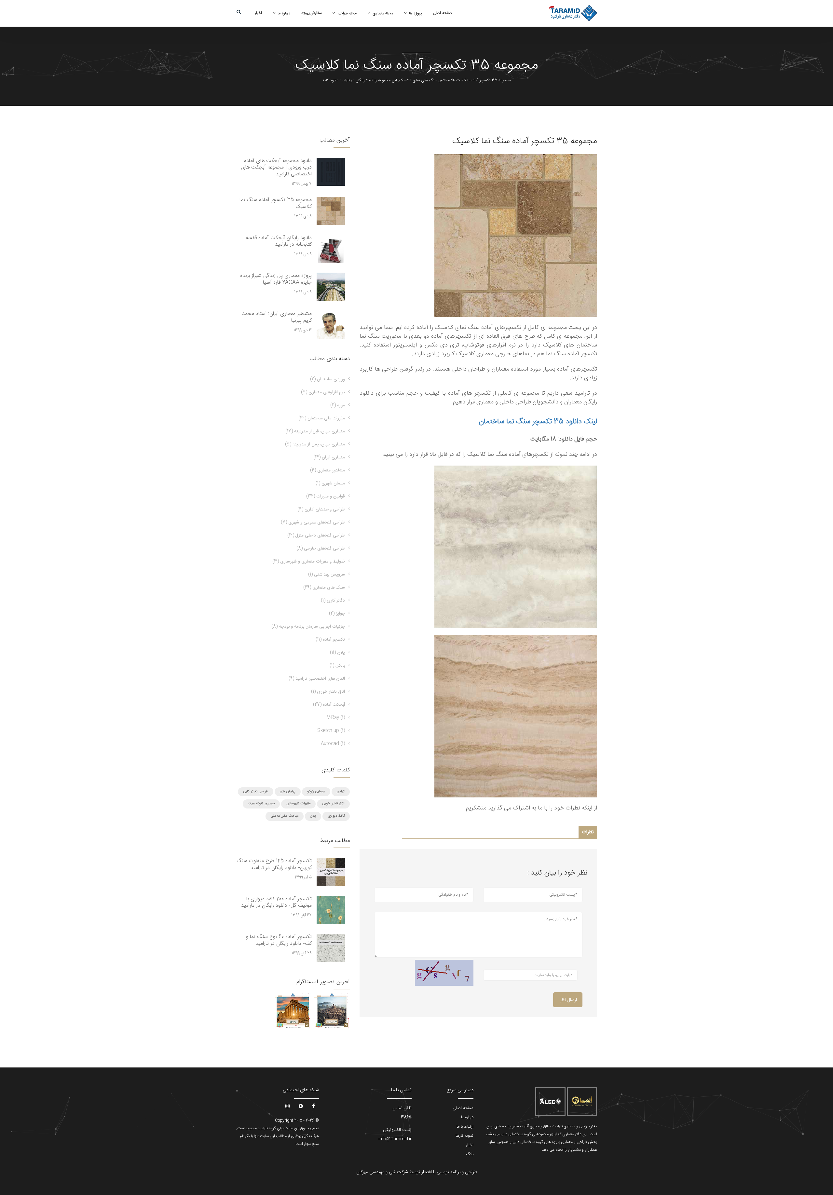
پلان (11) (337, 653)
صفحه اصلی (442, 13)
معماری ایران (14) (329, 457)
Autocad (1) (333, 744)
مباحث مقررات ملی (284, 816)
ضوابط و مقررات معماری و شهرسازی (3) (308, 561)
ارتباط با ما (465, 1126)
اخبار (258, 13)
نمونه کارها (464, 1135)
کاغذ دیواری (336, 816)
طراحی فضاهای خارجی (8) (320, 548)
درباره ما (284, 13)
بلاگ (469, 1154)
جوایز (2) (337, 614)
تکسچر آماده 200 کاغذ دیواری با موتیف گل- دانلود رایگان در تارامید (276, 902)
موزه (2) (337, 405)
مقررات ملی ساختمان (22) (321, 418)
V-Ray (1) (336, 718)
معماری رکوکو (316, 791)
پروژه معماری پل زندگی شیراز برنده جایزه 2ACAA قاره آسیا (276, 279)
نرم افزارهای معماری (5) (323, 392)
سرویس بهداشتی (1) (326, 574)
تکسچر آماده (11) (330, 640)
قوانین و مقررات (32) (325, 496)
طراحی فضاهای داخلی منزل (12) (316, 535)
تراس (341, 791)
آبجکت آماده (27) (329, 705)
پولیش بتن (287, 791)
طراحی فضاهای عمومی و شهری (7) (313, 522)
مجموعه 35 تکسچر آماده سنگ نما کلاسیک (275, 203)
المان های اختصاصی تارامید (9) (317, 679)
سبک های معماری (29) (324, 587)
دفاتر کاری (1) (333, 600)
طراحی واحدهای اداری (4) (321, 509)
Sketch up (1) (331, 731)
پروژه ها (415, 13)
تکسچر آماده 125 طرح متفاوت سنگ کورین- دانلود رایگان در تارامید (274, 864)
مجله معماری (383, 13)
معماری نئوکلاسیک (261, 804)
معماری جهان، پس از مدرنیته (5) (315, 444)
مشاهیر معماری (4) (327, 470)
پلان (313, 816)
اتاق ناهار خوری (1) (328, 692)
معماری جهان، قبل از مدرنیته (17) (315, 431)
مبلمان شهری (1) (330, 483)
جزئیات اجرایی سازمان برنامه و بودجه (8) (308, 627)
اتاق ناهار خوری (333, 804)
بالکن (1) (337, 666)
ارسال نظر (568, 1000)
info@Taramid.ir (395, 1139)
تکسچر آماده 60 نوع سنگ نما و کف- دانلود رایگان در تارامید (279, 940)
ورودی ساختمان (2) (327, 379)
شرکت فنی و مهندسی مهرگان (382, 1172)
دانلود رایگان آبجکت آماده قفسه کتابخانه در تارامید (279, 241)
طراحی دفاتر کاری (255, 791)
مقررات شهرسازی (298, 804)
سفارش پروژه (311, 13)
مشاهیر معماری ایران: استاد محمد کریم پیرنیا (277, 317)
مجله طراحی (347, 13)
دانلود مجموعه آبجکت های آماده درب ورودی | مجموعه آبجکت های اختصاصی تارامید (276, 167)
